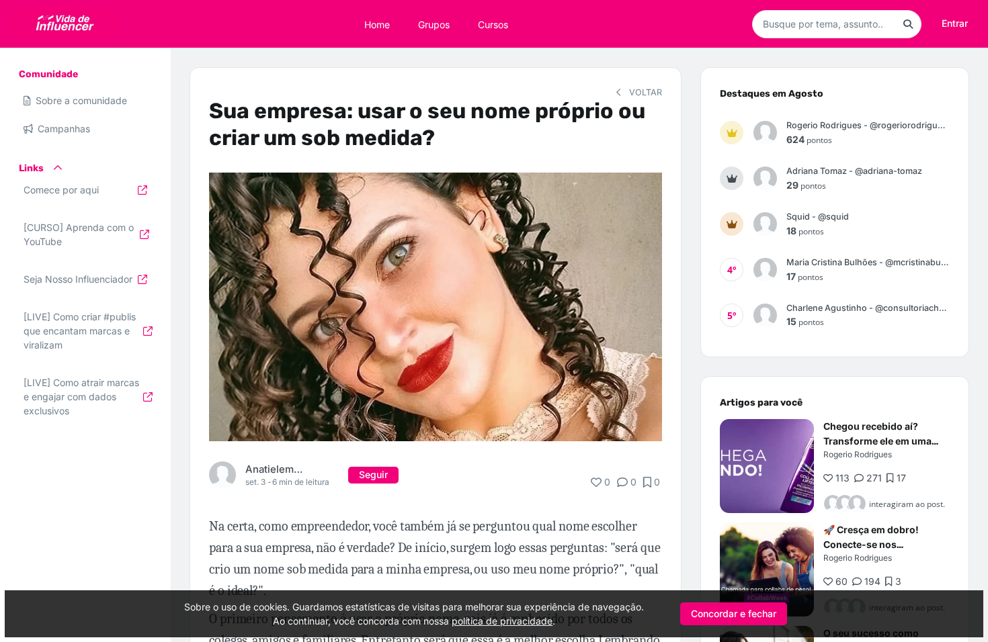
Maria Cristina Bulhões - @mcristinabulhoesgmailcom (868, 262)
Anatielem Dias (273, 469)
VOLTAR (644, 92)
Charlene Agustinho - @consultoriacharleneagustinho (868, 308)
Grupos (434, 24)
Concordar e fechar (733, 613)
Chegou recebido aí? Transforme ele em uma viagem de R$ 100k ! (877, 440)
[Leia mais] (767, 466)
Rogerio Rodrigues (857, 454)
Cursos (493, 24)
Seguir (373, 474)
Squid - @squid (817, 217)
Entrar (955, 23)
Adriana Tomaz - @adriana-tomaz (854, 171)
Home (377, 24)
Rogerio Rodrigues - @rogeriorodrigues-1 (868, 125)
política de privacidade (502, 621)
